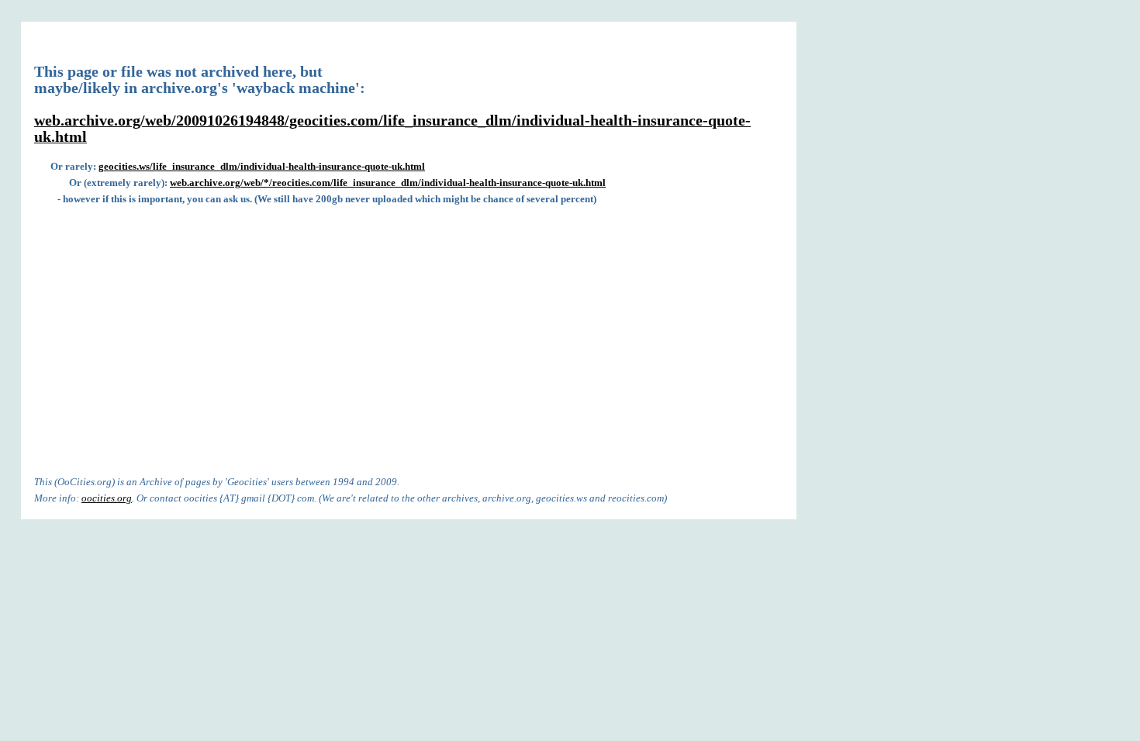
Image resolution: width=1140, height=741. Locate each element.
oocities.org (106, 498)
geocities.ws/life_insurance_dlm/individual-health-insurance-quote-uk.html (261, 166)
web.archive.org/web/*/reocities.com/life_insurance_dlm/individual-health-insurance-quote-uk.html (388, 182)
